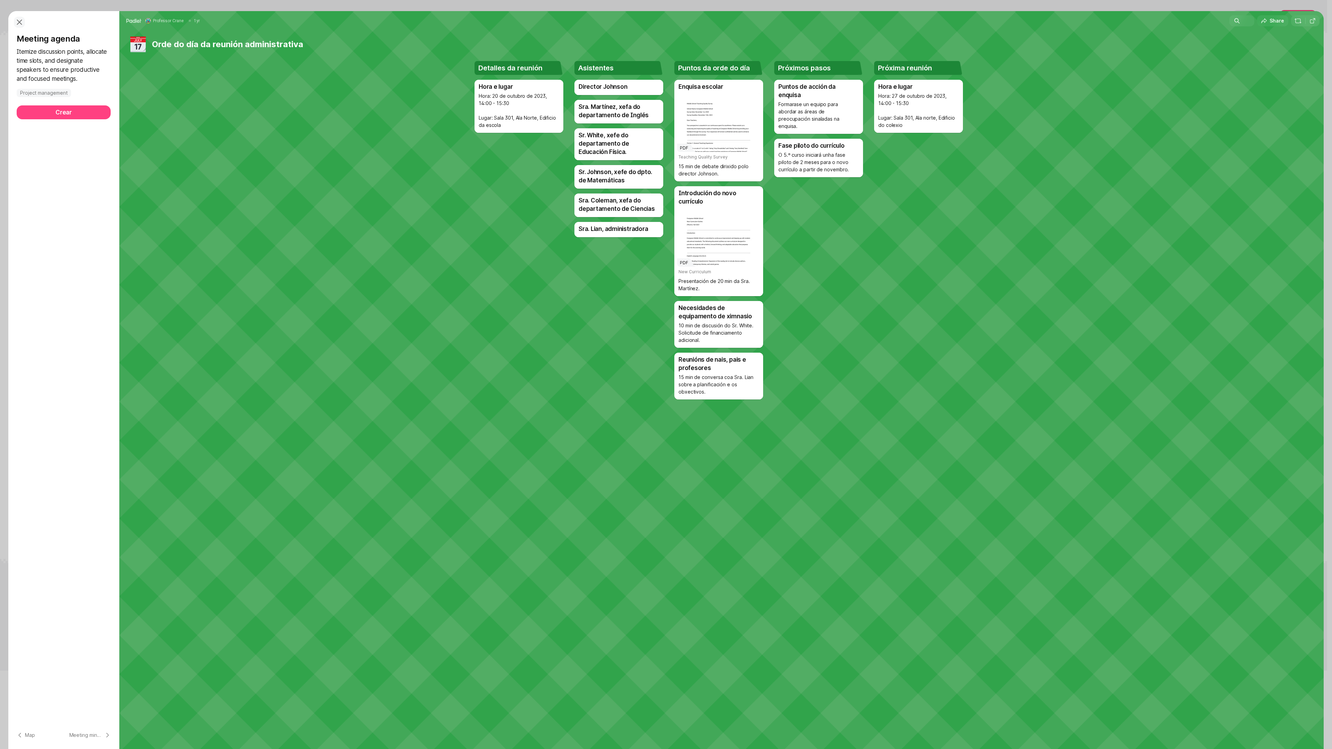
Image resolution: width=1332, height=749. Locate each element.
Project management (44, 93)
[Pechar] (19, 22)
